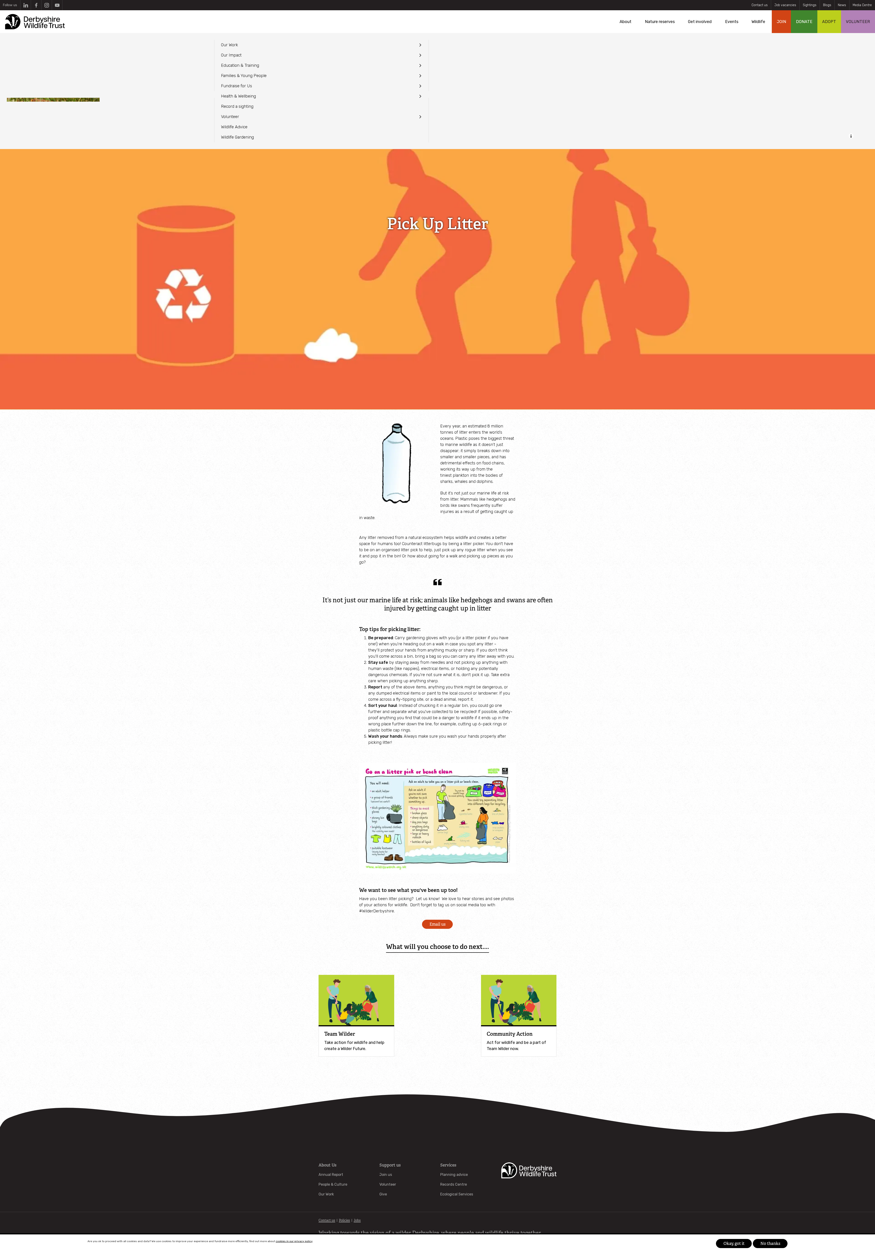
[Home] (34, 21)
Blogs (827, 5)
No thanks (770, 1243)
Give (383, 1194)
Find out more (323, 1241)
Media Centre (862, 5)
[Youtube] (57, 5)
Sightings (809, 5)
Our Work (326, 1194)
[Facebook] (36, 5)
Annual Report (331, 1174)
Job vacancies (785, 5)
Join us (385, 1174)
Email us (437, 924)
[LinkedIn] (26, 5)
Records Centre (453, 1184)
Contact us (759, 5)
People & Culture (333, 1184)
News (842, 5)
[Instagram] (46, 5)
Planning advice (454, 1174)
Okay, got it (733, 1243)
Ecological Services (456, 1194)
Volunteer (387, 1184)
